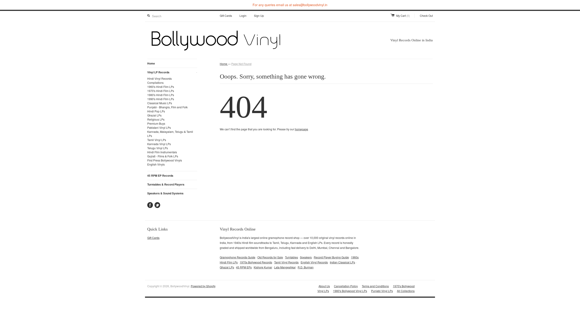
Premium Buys (156, 123)
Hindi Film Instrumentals (162, 152)
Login (242, 15)
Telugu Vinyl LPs (157, 148)
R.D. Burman (306, 267)
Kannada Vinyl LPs (159, 144)
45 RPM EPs (244, 267)
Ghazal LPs (154, 115)
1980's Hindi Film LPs (160, 95)
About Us (324, 286)
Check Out (426, 15)
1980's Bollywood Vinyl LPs (350, 291)
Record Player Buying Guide (331, 257)
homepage (301, 129)
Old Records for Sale (270, 257)
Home (151, 63)
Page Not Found (241, 64)
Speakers (306, 257)
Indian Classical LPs (342, 262)
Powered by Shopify (203, 286)
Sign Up (259, 15)
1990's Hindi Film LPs (160, 99)
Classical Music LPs (159, 103)
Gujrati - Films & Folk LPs (162, 156)
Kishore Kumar (263, 267)
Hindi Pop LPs (156, 111)
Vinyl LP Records (172, 72)
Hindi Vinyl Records (159, 78)
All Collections (406, 291)
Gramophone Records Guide (237, 257)
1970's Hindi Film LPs (160, 91)
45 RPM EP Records (160, 175)
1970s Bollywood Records (256, 262)
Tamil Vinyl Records (286, 262)
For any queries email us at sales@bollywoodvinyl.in (290, 4)
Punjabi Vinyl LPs (382, 291)
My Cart (403, 15)
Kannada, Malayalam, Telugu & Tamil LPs (170, 134)
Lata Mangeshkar (285, 267)
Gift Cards (226, 15)
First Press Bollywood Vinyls (164, 160)
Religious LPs (155, 119)
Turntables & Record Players (165, 184)
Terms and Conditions (375, 286)
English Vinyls (156, 164)
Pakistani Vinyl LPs (159, 127)
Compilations (155, 82)
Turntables (291, 257)
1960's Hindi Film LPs (160, 87)
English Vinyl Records (314, 262)
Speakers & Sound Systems (165, 193)
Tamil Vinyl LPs (156, 140)
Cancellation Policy (346, 286)
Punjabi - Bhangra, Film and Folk (167, 107)
